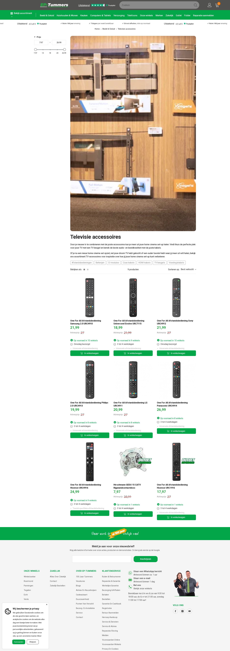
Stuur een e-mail (142, 578)
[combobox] (155, 5)
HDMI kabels (144, 262)
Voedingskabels (176, 262)
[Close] (46, 604)
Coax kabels (128, 262)
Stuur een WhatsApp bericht (148, 571)
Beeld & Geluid (108, 29)
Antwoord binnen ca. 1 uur (145, 574)
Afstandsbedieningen (82, 262)
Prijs (39, 37)
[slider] (35, 49)
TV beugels (159, 262)
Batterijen (100, 262)
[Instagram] (182, 611)
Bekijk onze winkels (143, 588)
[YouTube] (189, 611)
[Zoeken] (159, 5)
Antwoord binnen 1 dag (144, 581)
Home (97, 29)
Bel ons (137, 585)
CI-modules (113, 262)
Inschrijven (145, 559)
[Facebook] (175, 611)
